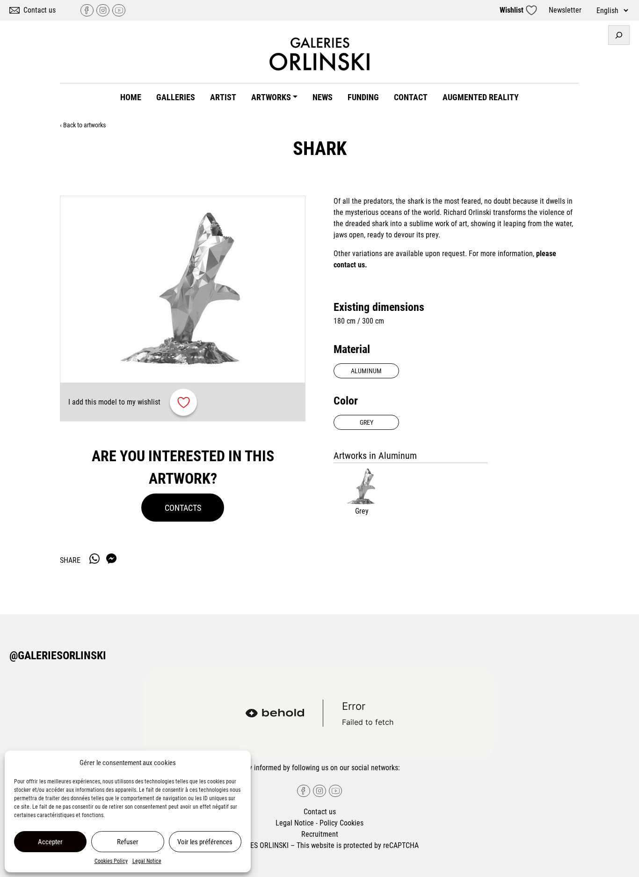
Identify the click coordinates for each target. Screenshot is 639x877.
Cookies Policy (111, 861)
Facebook (87, 10)
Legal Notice (146, 861)
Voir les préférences (204, 842)
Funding (363, 97)
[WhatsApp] (94, 558)
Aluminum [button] (366, 371)
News (322, 97)
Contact (411, 97)
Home (130, 97)
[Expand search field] (619, 35)
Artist (223, 97)
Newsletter (565, 10)
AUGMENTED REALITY (481, 97)
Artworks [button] (271, 97)
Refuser (127, 842)
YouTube (118, 10)
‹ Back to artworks (83, 125)
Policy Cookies (341, 822)
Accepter (50, 842)
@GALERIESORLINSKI (57, 655)
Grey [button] (366, 422)
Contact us (39, 10)
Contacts (183, 508)
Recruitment (319, 834)
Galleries (175, 97)
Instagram (102, 10)
